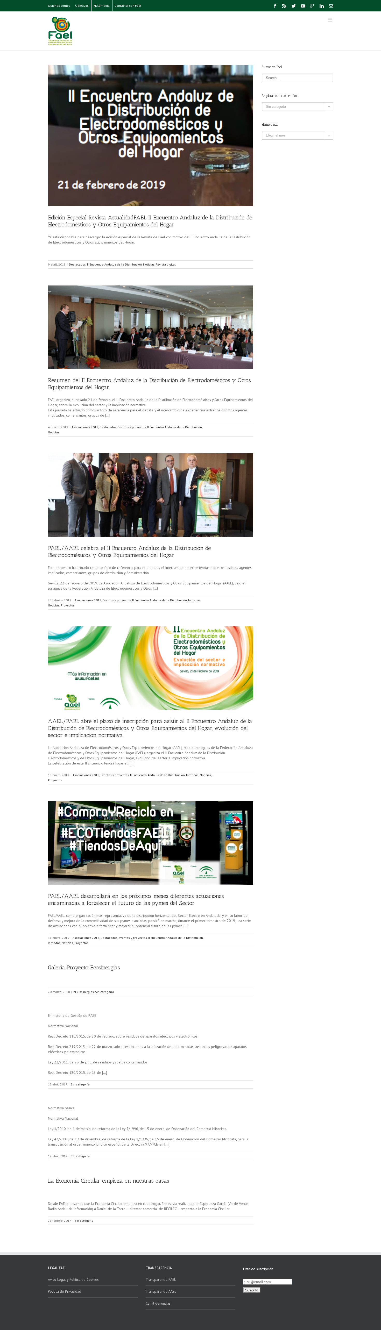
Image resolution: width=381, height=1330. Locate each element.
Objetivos (82, 6)
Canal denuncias (158, 1303)
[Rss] (284, 6)
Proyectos (68, 605)
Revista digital (166, 264)
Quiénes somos (59, 6)
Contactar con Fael (128, 6)
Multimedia (102, 6)
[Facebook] (275, 6)
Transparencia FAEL (161, 1279)
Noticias (148, 264)
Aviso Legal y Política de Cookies (73, 1279)
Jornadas (194, 600)
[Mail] (331, 6)
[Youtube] (303, 6)
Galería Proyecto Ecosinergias (84, 967)
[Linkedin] (322, 6)
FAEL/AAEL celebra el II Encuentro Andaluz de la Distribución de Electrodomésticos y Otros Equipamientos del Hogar (129, 552)
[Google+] (312, 6)
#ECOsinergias (83, 992)
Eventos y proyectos (132, 427)
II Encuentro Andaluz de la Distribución (114, 264)
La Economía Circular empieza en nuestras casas (108, 1180)
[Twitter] (294, 6)
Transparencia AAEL (161, 1291)
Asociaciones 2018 (85, 427)
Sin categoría (104, 992)
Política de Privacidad (64, 1291)
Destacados (77, 264)
